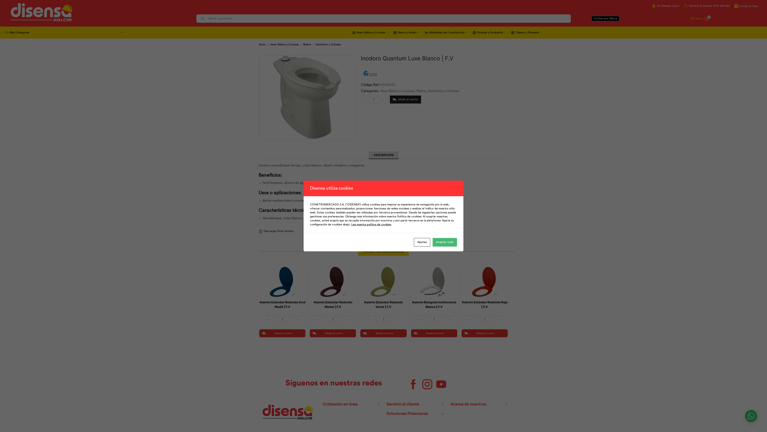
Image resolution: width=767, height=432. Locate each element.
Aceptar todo (445, 242)
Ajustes (422, 242)
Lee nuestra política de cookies (371, 224)
